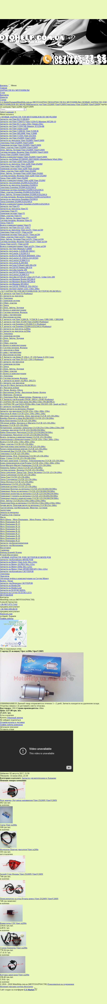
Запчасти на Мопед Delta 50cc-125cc (16, 567)
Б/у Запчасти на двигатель (11, 296)
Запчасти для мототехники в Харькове (39, 778)
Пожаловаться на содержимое (60, 984)
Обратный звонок (15, 717)
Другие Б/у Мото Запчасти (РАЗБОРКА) (18, 385)
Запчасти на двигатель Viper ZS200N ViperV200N (22, 140)
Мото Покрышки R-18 (10, 536)
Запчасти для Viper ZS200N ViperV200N (18, 138)
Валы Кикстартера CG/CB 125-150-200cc (18, 420)
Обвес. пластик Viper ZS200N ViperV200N (19, 147)
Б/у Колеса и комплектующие (13, 310)
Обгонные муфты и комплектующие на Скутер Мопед (24, 578)
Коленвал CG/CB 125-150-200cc (14, 425)
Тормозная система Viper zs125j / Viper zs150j (20, 234)
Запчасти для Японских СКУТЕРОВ (16, 583)
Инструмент (5, 548)
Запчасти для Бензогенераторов (14, 543)
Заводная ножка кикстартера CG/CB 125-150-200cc (23, 446)
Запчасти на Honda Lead (11, 588)
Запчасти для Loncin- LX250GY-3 (15, 253)
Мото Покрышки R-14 (10, 526)
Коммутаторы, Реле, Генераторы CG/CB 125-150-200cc (24, 456)
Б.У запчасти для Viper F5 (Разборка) (16, 293)
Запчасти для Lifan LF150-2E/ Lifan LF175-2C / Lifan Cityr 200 (27, 277)
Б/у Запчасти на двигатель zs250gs (15, 331)
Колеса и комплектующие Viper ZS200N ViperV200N (23, 157)
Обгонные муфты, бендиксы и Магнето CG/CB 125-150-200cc (27, 423)
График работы (6, 618)
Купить (3, 717)
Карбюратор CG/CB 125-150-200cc (15, 484)
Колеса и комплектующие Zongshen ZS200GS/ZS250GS (24, 204)
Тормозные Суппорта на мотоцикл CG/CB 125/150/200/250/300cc (29, 496)
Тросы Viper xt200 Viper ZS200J (14, 178)
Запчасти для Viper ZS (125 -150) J (15, 227)
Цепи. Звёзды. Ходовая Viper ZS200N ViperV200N (22, 150)
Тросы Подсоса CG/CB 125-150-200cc (17, 482)
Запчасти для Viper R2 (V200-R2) (14, 119)
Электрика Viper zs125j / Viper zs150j (16, 232)
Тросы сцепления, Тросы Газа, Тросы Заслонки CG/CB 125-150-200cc (31, 472)
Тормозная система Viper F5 (12, 213)
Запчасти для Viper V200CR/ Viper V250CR (19, 131)
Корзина (4, 85)
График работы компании (11, 725)
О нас (2, 92)
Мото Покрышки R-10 (10, 522)
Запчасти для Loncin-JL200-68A (14, 263)
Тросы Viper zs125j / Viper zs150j (14, 244)
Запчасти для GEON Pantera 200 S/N (16, 267)
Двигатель (4, 576)
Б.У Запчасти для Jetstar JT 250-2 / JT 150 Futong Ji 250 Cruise (27, 357)
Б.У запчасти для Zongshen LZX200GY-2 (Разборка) (23, 324)
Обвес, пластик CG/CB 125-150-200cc (17, 444)
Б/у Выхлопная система (10, 317)
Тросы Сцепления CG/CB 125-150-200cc (18, 475)
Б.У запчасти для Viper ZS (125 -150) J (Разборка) (21, 359)
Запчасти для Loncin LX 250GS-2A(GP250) (19, 258)
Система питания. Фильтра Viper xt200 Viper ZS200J (23, 176)
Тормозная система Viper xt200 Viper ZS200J (19, 169)
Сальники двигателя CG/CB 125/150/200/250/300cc (22, 430)
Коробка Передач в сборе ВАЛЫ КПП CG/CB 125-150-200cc (27, 418)
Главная (3, 88)
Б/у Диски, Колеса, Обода (11, 390)
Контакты (4, 95)
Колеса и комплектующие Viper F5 (15, 225)
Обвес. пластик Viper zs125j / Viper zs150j (18, 237)
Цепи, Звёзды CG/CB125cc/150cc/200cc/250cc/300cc (23, 501)
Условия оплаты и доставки (12, 722)
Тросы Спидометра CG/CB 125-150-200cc (18, 479)
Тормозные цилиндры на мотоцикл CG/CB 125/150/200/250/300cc (29, 493)
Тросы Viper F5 (6, 223)
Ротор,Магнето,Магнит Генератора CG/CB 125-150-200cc (25, 465)
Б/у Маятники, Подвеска (11, 395)
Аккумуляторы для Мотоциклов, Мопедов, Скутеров (23, 508)
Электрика (5, 574)
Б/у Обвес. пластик (8, 303)
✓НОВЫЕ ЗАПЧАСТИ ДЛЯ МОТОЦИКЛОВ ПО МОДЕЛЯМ (28, 117)
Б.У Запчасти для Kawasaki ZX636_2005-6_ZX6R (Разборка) (27, 399)
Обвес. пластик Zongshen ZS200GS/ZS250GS (20, 192)
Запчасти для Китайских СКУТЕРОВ (17, 571)
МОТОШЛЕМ (6, 595)
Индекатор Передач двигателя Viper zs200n (19, 849)
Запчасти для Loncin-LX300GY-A (15, 260)
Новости (4, 97)
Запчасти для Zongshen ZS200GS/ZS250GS (19, 183)
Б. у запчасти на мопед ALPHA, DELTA (18, 380)
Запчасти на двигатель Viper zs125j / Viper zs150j (21, 230)
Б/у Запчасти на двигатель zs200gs (15, 329)
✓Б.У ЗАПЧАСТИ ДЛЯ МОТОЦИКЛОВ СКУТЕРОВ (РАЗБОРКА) (30, 291)
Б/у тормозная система (10, 300)
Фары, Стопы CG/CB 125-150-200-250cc (18, 458)
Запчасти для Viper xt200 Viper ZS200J (17, 161)
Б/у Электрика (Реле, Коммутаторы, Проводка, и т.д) (23, 397)
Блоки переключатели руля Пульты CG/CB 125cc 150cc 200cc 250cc (30, 463)
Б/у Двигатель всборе (9, 388)
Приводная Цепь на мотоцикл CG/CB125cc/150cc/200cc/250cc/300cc (30, 503)
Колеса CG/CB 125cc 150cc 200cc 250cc (17, 442)
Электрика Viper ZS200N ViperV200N (17, 143)
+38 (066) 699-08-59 (8, 609)
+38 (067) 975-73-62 (8, 604)
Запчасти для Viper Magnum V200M (16, 249)
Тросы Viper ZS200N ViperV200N (15, 154)
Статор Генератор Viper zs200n (13, 948)
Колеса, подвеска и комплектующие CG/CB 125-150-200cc (26, 437)
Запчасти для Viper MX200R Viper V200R (18, 133)
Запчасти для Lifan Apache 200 (13, 270)
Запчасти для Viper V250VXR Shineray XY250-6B (22, 126)
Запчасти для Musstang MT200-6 (14, 284)
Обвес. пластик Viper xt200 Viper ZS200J (18, 171)
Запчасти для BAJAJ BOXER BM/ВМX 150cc (20, 256)
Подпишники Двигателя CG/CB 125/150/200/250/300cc (24, 435)
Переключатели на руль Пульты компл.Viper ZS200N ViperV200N (29, 899)
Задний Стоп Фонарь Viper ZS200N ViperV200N (21, 874)
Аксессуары (5, 510)
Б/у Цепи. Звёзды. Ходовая (12, 308)
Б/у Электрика (6, 298)
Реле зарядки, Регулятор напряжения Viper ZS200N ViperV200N (28, 800)
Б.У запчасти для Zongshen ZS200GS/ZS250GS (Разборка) (25, 326)
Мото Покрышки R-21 (10, 541)
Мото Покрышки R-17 (10, 533)
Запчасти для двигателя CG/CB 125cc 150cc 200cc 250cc (25, 411)
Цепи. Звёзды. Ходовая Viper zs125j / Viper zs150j (22, 239)
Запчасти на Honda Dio (10, 585)
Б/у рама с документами (10, 315)
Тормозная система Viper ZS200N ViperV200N (20, 145)
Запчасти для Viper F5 (9, 206)
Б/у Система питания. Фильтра (13, 312)
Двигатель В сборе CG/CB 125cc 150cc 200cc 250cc (23, 413)
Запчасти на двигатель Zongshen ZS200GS (19, 185)
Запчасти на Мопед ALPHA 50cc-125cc (17, 564)
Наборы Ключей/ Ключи (11, 552)
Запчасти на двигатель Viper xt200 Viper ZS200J (21, 164)
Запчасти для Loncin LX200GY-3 (14, 274)
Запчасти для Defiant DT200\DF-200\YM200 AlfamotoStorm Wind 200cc (31, 159)
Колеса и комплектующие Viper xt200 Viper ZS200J (22, 180)
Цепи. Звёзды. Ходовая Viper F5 (14, 218)
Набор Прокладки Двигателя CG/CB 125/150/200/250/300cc (26, 432)
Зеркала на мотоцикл (9, 512)
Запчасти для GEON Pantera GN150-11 (17, 272)
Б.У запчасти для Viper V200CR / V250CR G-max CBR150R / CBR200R (31, 319)
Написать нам (6, 614)
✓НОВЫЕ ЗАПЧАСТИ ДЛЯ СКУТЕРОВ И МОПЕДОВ (25, 557)
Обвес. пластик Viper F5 (11, 216)
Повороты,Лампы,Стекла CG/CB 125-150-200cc (21, 468)
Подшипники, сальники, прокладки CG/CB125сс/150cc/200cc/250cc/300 (32, 428)
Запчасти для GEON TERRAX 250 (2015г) (19, 286)
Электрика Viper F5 (8, 211)
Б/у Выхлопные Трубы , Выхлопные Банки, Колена (23, 392)
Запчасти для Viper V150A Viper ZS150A (18, 136)
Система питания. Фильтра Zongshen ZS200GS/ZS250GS (25, 197)
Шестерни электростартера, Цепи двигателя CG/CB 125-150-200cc (29, 416)
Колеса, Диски (6, 581)
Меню (14, 85)
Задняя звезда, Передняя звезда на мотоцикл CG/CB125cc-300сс (28, 505)
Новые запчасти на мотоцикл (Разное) (17, 409)
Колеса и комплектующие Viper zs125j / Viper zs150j (23, 246)
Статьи (3, 99)
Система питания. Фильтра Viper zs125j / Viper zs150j (23, 241)
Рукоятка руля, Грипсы (10, 515)
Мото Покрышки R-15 (10, 529)
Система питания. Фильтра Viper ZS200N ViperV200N (24, 152)
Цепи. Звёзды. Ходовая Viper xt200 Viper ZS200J (21, 173)
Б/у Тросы (4, 305)
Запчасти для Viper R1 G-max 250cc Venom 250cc (21, 124)
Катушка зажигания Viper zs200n (14, 975)
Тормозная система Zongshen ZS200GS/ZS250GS (21, 190)
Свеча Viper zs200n (8, 825)
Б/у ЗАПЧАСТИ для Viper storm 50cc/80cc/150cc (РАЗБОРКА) (27, 402)
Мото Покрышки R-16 (10, 531)
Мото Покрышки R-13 (10, 524)
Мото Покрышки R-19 (10, 538)
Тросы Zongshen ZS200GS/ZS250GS (16, 201)
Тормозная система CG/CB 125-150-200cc (18, 486)
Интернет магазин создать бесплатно (16, 986)
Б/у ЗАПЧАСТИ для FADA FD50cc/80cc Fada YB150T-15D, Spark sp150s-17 (33, 404)
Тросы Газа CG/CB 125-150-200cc (15, 477)
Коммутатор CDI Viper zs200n (13, 923)
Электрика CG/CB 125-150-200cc (14, 453)
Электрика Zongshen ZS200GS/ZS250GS (18, 187)
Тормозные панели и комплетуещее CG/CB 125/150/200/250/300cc (29, 498)
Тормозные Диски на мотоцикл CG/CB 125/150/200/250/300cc (27, 491)
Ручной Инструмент (9, 555)
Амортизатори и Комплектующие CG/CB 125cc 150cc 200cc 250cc (29, 439)
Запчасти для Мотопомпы (11, 545)
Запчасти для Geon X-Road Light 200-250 (18, 265)
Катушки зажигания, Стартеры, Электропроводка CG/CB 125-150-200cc (32, 461)
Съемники (4, 550)
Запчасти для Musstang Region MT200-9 (17, 279)
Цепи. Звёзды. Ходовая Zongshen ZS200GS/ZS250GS (23, 194)
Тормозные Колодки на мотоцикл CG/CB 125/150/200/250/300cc (28, 489)
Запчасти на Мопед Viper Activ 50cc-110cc (18, 562)
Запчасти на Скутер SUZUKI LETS (16, 592)
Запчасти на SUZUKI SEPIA (12, 590)
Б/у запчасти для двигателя (12, 362)
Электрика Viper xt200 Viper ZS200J (16, 166)
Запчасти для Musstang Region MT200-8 (17, 281)
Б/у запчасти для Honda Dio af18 (14, 406)
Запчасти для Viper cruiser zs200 (14, 128)
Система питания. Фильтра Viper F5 (16, 220)
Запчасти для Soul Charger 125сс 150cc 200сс (20, 289)
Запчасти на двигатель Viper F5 (14, 209)
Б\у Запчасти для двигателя (12, 383)
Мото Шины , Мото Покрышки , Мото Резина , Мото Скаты (27, 519)
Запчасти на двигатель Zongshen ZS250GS (19, 199)
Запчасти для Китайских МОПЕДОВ (16, 559)
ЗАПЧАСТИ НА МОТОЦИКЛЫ (14, 90)
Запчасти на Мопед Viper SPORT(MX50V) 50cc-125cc (24, 569)
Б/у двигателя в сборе (9, 350)
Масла (3, 517)
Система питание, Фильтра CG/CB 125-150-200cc (22, 470)
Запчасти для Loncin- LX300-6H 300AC (17, 251)
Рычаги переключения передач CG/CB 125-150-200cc (23, 449)
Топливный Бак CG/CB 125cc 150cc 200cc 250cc (21, 451)
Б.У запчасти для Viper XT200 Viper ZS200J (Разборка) (24, 322)
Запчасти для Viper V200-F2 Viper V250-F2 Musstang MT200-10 (28, 121)
